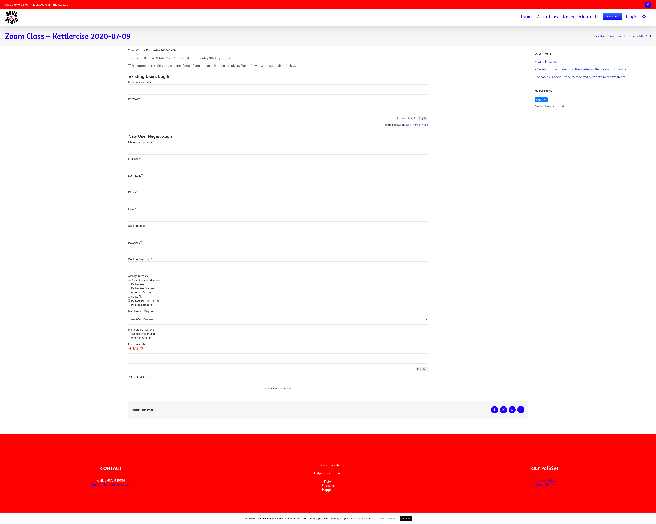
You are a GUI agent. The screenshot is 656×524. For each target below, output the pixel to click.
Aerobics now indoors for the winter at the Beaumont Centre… (583, 69)
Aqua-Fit (136, 296)
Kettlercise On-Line (142, 288)
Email (132, 209)
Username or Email (140, 82)
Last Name (135, 175)
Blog (602, 36)
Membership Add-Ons (141, 329)
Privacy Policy (545, 480)
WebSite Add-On (141, 337)
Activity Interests (138, 276)
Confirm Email (137, 225)
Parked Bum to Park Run (146, 300)
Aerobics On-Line (141, 292)
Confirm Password (140, 259)
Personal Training (142, 304)
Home (594, 36)
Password (134, 99)
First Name (135, 158)
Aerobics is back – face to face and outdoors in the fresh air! (581, 77)
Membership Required (141, 311)
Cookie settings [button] (387, 518)
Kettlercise (137, 284)
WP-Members (284, 388)
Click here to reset (417, 124)
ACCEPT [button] (406, 518)
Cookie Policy (545, 484)
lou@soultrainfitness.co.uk (50, 4)
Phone (133, 192)
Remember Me (407, 118)
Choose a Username (141, 142)
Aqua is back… (547, 61)
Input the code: (137, 344)
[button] (644, 16)
